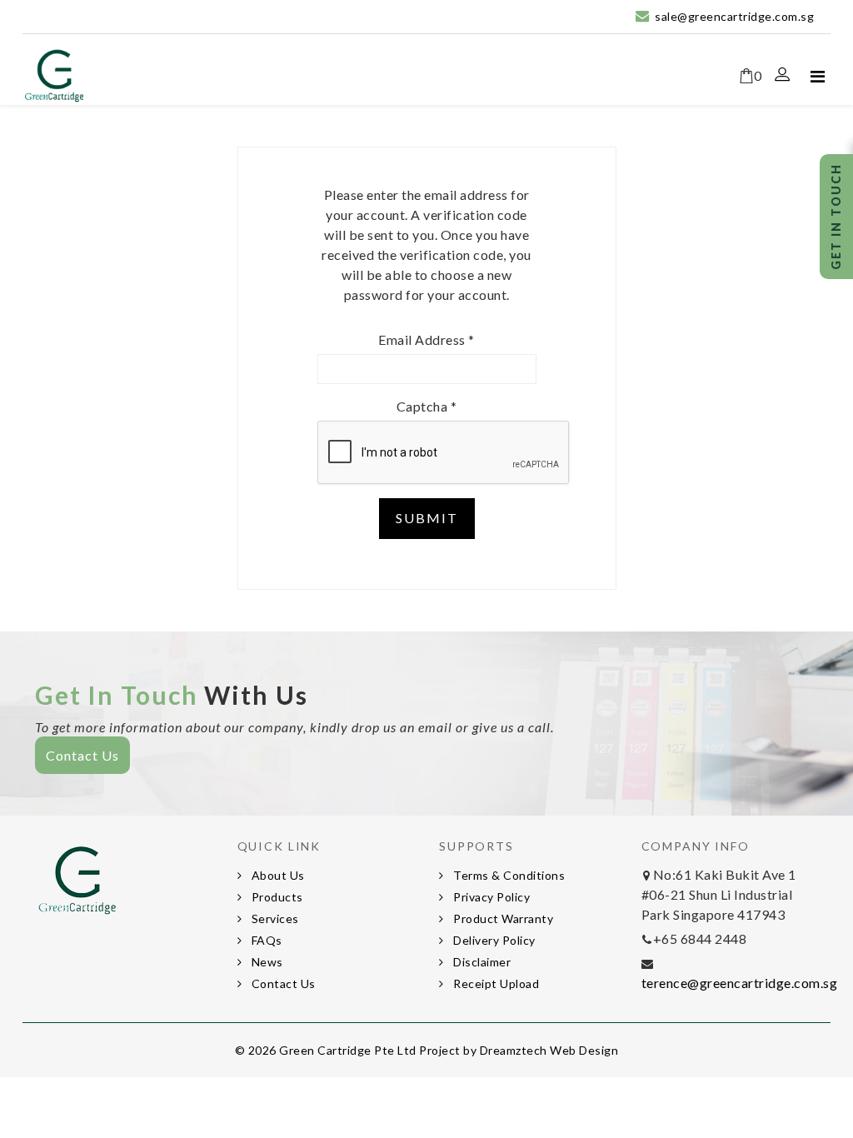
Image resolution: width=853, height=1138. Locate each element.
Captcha (427, 406)
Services (273, 918)
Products (275, 897)
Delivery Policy (493, 940)
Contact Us (82, 755)
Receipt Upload (495, 983)
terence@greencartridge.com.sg (739, 983)
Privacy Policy (491, 897)
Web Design (584, 1050)
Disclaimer (481, 962)
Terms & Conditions (508, 875)
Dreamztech (513, 1050)
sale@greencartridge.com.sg (734, 16)
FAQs (265, 940)
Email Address (426, 339)
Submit (427, 518)
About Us (276, 875)
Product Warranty (502, 918)
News (265, 962)
